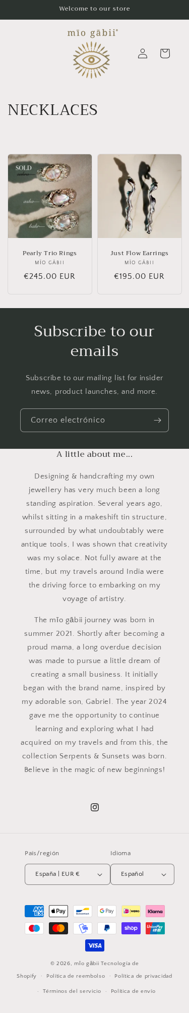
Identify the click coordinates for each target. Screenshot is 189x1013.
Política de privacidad (143, 976)
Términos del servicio (72, 991)
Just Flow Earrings (139, 253)
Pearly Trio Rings (50, 253)
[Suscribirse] (157, 420)
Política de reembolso (75, 976)
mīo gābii (87, 964)
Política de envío (133, 991)
